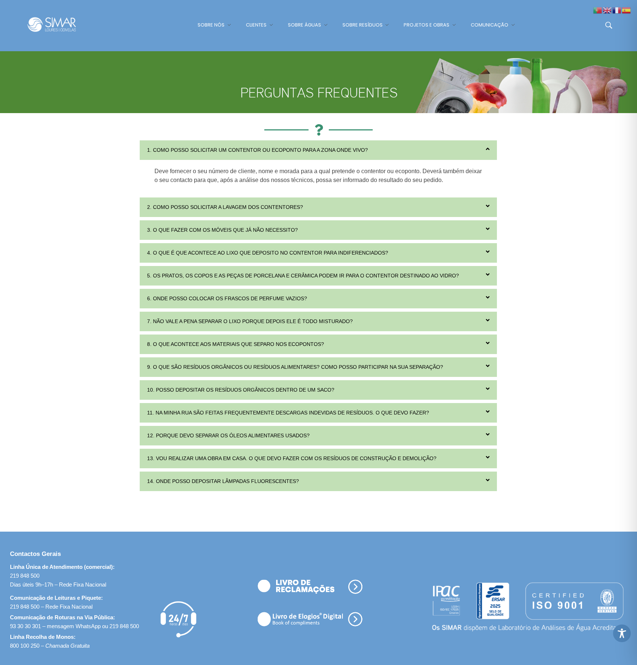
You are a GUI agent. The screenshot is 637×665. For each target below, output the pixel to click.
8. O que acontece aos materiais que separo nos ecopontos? (235, 344)
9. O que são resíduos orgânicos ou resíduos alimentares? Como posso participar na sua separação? (295, 367)
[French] (617, 10)
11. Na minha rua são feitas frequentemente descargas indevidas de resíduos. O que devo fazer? (288, 413)
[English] (607, 10)
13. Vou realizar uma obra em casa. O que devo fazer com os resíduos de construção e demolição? (291, 458)
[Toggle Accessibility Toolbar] (621, 633)
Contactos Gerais (35, 553)
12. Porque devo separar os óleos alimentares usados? (228, 435)
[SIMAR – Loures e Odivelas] (59, 24)
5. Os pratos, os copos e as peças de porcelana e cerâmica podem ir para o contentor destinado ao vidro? (303, 276)
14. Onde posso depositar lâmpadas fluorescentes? (223, 481)
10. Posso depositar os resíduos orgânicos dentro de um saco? (240, 390)
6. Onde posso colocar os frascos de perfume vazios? (227, 298)
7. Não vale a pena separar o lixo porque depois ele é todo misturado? (250, 321)
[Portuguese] (598, 10)
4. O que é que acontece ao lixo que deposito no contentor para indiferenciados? (267, 253)
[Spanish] (626, 10)
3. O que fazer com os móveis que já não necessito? (222, 230)
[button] (318, 150)
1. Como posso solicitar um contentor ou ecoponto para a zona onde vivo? (257, 150)
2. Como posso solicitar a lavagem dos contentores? (225, 207)
